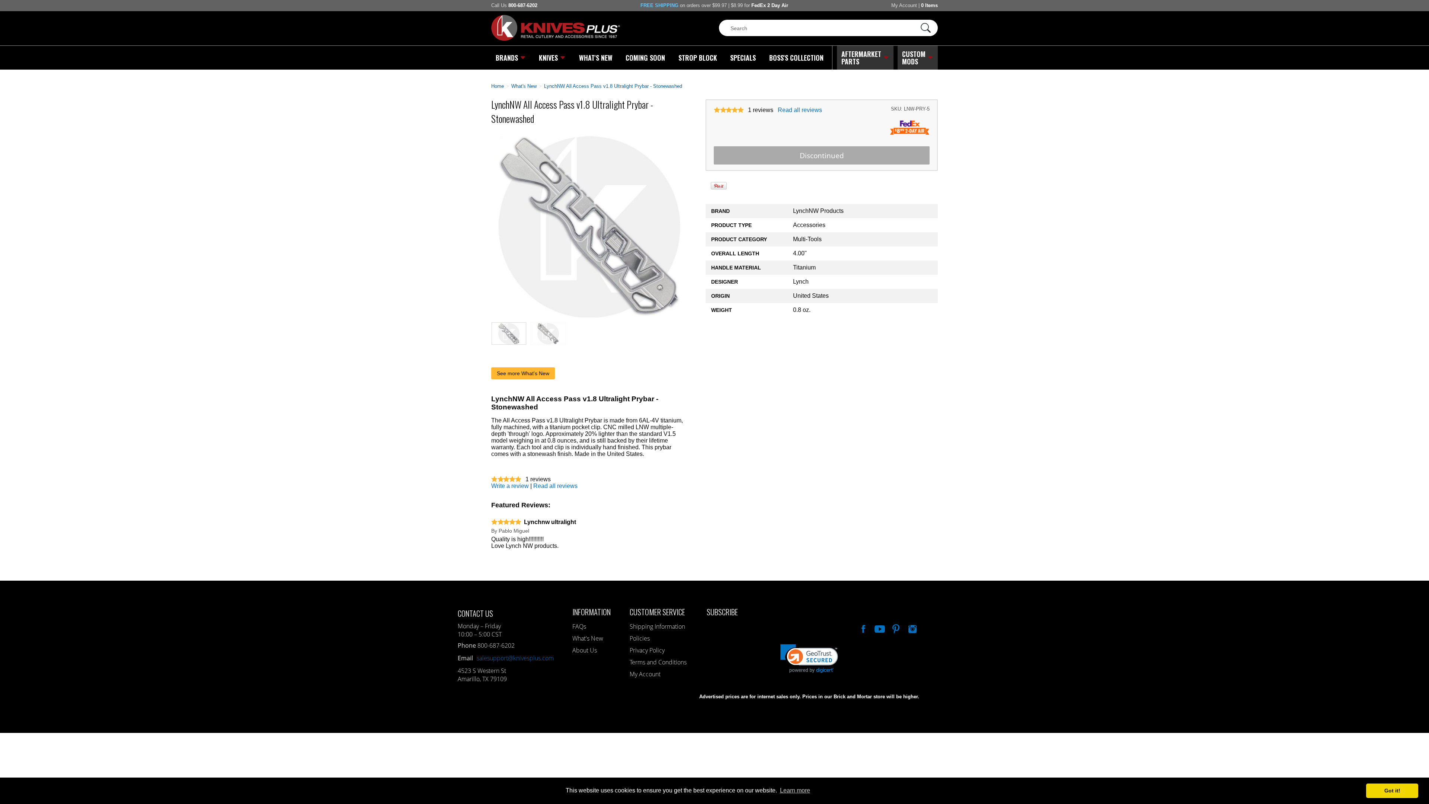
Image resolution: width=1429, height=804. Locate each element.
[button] (1428, 802)
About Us (584, 650)
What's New (596, 58)
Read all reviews (800, 110)
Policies (640, 638)
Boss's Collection (796, 58)
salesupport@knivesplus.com (515, 658)
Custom (914, 57)
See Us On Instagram (911, 627)
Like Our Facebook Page (862, 627)
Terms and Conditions (658, 662)
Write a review (510, 486)
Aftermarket (861, 57)
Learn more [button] (795, 790)
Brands (507, 58)
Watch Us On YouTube (879, 627)
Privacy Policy (647, 650)
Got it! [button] (1392, 791)
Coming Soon (645, 58)
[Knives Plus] (555, 39)
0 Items (929, 5)
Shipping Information (657, 626)
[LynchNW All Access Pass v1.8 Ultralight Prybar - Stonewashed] (589, 315)
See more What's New (523, 373)
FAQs (579, 626)
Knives (548, 58)
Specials (743, 58)
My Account (904, 5)
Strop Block (697, 58)
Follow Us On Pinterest (895, 627)
